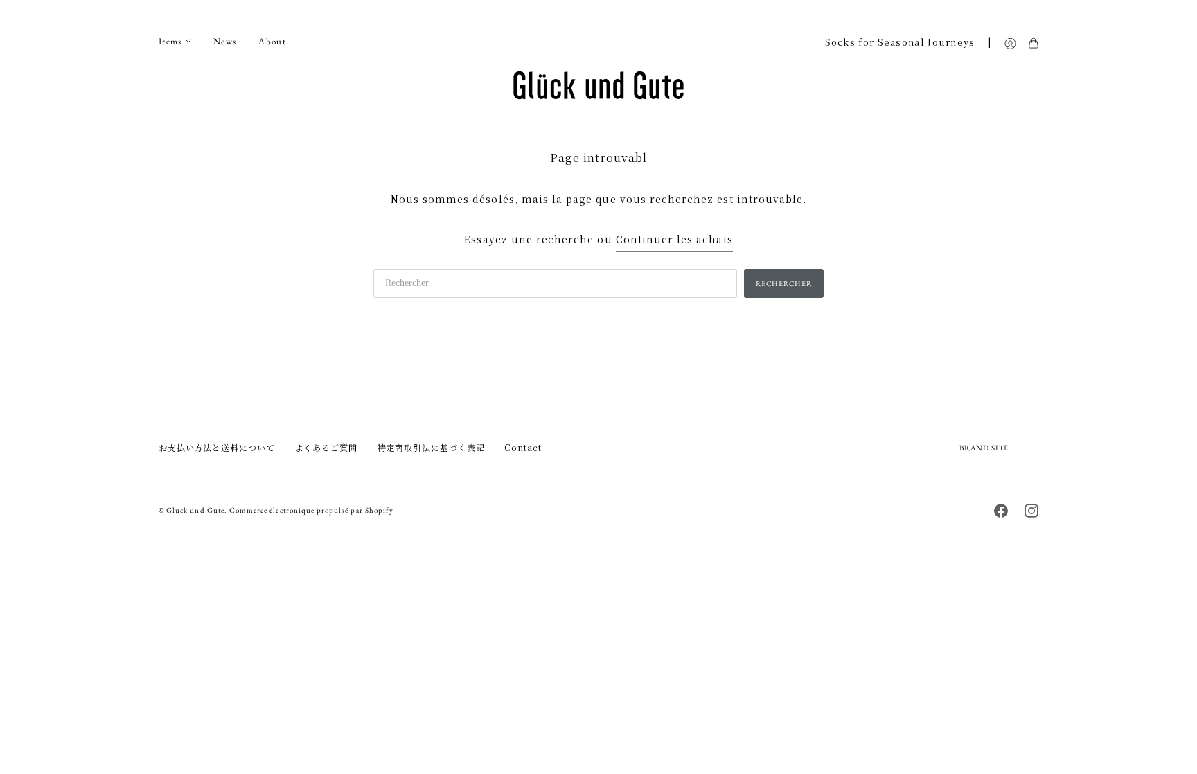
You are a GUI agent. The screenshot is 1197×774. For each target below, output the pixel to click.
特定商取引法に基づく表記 (431, 447)
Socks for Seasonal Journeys (900, 42)
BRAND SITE (984, 447)
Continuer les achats (674, 239)
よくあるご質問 (326, 447)
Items (170, 41)
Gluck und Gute (195, 510)
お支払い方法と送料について (217, 447)
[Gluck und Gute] (598, 85)
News (224, 41)
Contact (522, 447)
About (272, 41)
